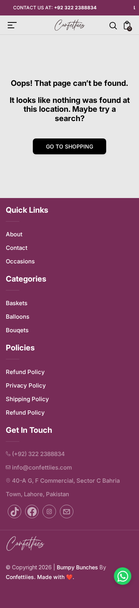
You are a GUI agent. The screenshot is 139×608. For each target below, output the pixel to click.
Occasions (20, 261)
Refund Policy (25, 372)
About (14, 234)
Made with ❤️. (55, 577)
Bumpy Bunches (77, 567)
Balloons (17, 316)
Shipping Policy (27, 399)
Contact (16, 247)
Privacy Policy (26, 385)
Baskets (16, 303)
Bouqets (17, 330)
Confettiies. (21, 577)
